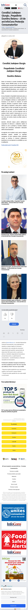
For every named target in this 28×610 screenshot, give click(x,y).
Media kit (14, 476)
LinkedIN (14, 441)
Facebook (14, 428)
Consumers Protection (9, 418)
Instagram (14, 433)
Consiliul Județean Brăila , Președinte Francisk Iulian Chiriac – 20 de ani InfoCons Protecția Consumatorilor (12, 202)
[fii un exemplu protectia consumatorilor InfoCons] (14, 569)
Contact (14, 481)
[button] (16, 5)
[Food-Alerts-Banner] (14, 543)
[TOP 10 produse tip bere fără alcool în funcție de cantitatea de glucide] (5, 388)
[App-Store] (7, 8)
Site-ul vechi (14, 484)
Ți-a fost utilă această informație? (10, 310)
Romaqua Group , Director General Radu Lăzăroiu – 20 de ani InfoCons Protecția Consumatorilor (14, 235)
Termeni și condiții (14, 471)
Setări (13, 601)
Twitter (14, 446)
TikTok (14, 450)
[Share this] (8, 333)
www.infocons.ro (10, 342)
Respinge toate (13, 597)
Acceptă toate (13, 605)
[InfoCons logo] (5, 5)
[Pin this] (22, 333)
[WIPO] (22, 459)
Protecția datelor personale (14, 474)
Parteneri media (14, 487)
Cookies (14, 479)
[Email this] (4, 333)
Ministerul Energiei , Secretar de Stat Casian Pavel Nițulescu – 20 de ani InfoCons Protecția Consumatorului (14, 268)
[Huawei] (20, 8)
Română (18, 608)
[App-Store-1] (14, 8)
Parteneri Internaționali (14, 489)
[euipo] (6, 459)
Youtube (14, 437)
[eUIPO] (14, 459)
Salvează (14, 324)
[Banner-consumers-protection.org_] (14, 516)
